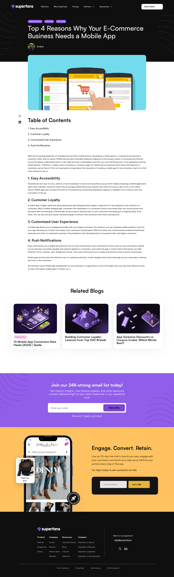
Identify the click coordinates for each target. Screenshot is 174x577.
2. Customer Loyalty (38, 134)
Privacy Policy (80, 568)
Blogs (64, 547)
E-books (65, 552)
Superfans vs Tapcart (86, 542)
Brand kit (52, 556)
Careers (52, 542)
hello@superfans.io (123, 540)
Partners (52, 547)
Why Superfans (60, 6)
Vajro (68, 269)
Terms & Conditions (63, 568)
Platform (45, 6)
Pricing (75, 6)
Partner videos (54, 552)
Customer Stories (69, 542)
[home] (22, 6)
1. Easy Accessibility (38, 128)
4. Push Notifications (39, 145)
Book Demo (149, 6)
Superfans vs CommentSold (89, 556)
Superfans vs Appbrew (86, 552)
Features (40, 542)
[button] (89, 6)
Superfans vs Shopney (86, 547)
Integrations (42, 547)
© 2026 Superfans (113, 568)
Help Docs (66, 556)
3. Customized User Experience (44, 139)
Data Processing (96, 568)
